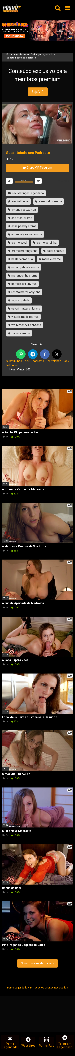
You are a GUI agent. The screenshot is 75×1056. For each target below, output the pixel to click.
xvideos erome (20, 333)
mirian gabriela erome (25, 267)
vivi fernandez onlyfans (26, 325)
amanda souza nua (23, 209)
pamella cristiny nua (24, 283)
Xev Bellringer (20, 201)
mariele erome (51, 259)
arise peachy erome (23, 226)
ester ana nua (55, 250)
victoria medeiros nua (25, 316)
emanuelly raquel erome (26, 234)
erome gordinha (46, 242)
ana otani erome (21, 217)
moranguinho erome (24, 275)
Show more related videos (37, 963)
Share (65, 180)
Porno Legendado (15, 54)
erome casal (19, 242)
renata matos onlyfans (25, 292)
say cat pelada (20, 300)
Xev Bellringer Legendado (40, 54)
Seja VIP (38, 92)
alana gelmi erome (50, 201)
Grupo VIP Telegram (39, 167)
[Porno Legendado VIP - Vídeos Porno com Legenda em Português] (11, 8)
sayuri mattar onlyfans (25, 308)
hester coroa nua (22, 259)
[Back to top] (67, 1048)
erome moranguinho (24, 250)
